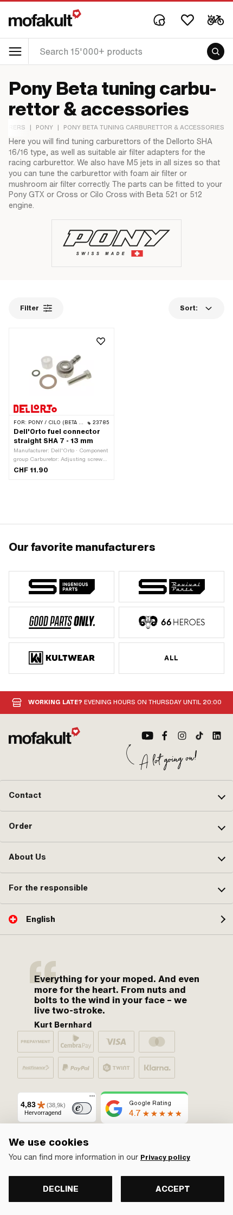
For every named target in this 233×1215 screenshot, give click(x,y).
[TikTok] (199, 735)
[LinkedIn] (216, 735)
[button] (116, 796)
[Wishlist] (187, 20)
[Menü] (92, 1098)
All (171, 658)
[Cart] (216, 20)
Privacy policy (165, 1157)
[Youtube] (147, 735)
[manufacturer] (61, 586)
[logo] (45, 18)
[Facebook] (164, 735)
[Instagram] (182, 735)
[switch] (82, 1108)
